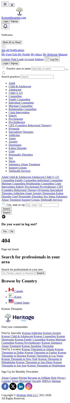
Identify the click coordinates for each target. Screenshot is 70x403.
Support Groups (18, 167)
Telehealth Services (20, 170)
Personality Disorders (21, 154)
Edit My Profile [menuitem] (21, 54)
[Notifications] (5, 26)
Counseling (15, 96)
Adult (12, 83)
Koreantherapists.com (13, 17)
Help (54, 377)
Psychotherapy (17, 122)
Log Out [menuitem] (53, 59)
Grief (12, 151)
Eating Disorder (18, 148)
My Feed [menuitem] (6, 54)
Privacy (61, 377)
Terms (14, 381)
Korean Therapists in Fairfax (41, 352)
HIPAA (46, 381)
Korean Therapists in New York (19, 359)
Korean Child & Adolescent (17, 336)
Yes (5, 231)
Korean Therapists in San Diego (34, 362)
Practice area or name (18, 68)
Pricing (23, 377)
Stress (12, 161)
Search (40, 273)
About (5, 377)
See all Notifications (12, 50)
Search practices (10, 76)
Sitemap (56, 381)
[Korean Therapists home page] (19, 15)
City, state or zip (15, 204)
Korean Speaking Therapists (38, 346)
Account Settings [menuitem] (34, 59)
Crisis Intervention (19, 112)
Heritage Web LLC (27, 395)
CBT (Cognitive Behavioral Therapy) (30, 125)
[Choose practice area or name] (66, 69)
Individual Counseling (21, 102)
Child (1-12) (16, 92)
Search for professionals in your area (22, 269)
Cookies (6, 381)
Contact (13, 377)
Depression (15, 144)
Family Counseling (19, 99)
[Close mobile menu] (12, 5)
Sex (11, 157)
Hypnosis (14, 128)
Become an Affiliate (39, 377)
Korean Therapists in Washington (46, 365)
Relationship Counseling (22, 109)
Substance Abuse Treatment (24, 164)
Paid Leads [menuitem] (17, 59)
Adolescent (15, 89)
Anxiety (13, 141)
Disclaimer (25, 381)
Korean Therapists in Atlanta (38, 349)
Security (36, 381)
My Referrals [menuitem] (50, 54)
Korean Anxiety (52, 333)
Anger (12, 138)
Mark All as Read (12, 42)
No (11, 231)
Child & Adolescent (20, 86)
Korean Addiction (32, 333)
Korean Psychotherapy (28, 342)
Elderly (13, 115)
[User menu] (2, 52)
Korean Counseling (45, 336)
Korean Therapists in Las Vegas (45, 355)
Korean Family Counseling (30, 339)
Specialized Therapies (21, 131)
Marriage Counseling (20, 105)
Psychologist (16, 118)
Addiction (14, 135)
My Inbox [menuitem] (36, 54)
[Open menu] (5, 4)
